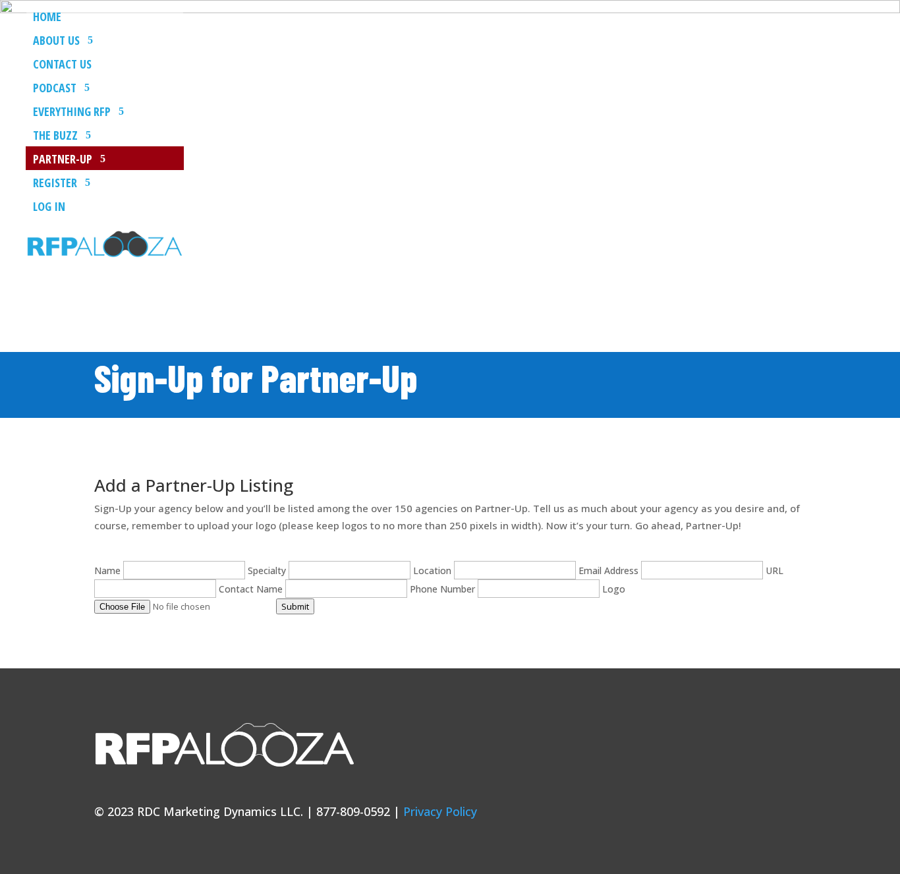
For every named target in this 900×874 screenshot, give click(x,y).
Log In (49, 207)
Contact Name (252, 589)
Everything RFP (72, 112)
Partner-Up (62, 160)
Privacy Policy (440, 811)
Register (55, 183)
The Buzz (55, 136)
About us (56, 41)
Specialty (268, 570)
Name (108, 570)
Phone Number (444, 589)
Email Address (609, 570)
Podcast (54, 89)
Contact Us (62, 65)
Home (47, 17)
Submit (295, 606)
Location (433, 570)
